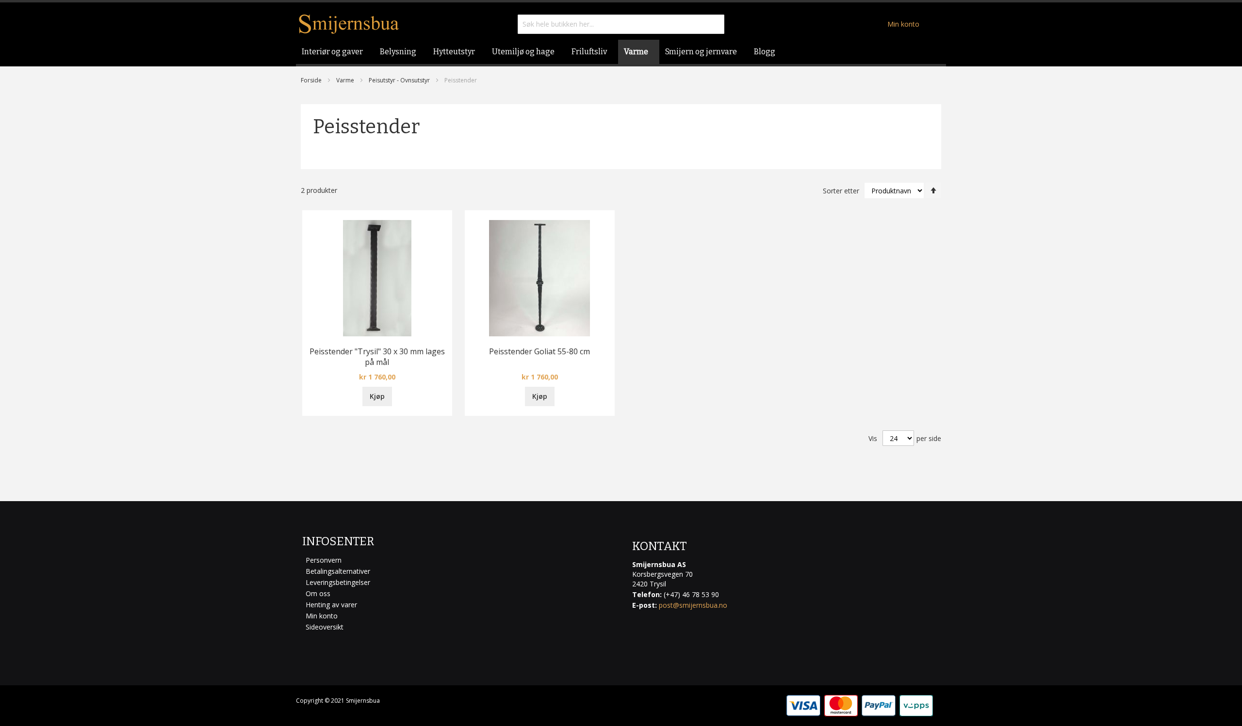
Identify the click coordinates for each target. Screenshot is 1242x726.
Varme (345, 80)
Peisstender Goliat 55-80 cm (539, 351)
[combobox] (621, 24)
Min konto (903, 24)
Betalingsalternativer (338, 571)
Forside (311, 80)
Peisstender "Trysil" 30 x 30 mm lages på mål (377, 356)
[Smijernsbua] (349, 24)
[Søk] (714, 24)
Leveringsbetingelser (338, 582)
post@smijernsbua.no (693, 605)
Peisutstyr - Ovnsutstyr (399, 80)
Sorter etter (841, 190)
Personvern (324, 560)
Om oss (318, 593)
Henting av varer (331, 604)
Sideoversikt (324, 626)
